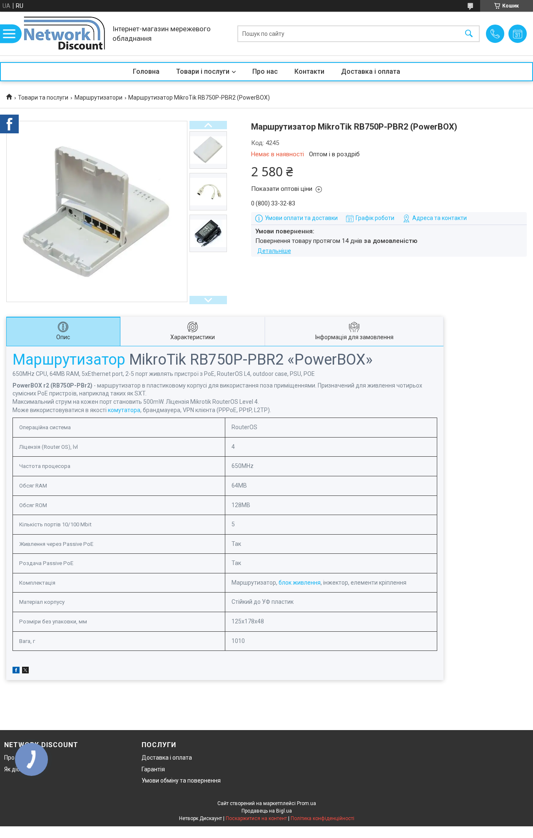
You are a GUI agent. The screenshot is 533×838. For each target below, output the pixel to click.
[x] (25, 671)
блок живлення (300, 582)
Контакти (309, 71)
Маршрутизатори (98, 97)
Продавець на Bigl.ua (267, 811)
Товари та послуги (43, 97)
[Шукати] (469, 33)
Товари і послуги (202, 71)
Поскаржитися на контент (256, 818)
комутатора (124, 410)
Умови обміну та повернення (181, 780)
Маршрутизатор (68, 359)
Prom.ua (306, 803)
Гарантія (153, 769)
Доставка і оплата (370, 71)
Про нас (265, 71)
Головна (146, 71)
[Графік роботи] (517, 34)
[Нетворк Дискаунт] (64, 33)
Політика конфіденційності (322, 818)
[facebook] (16, 671)
